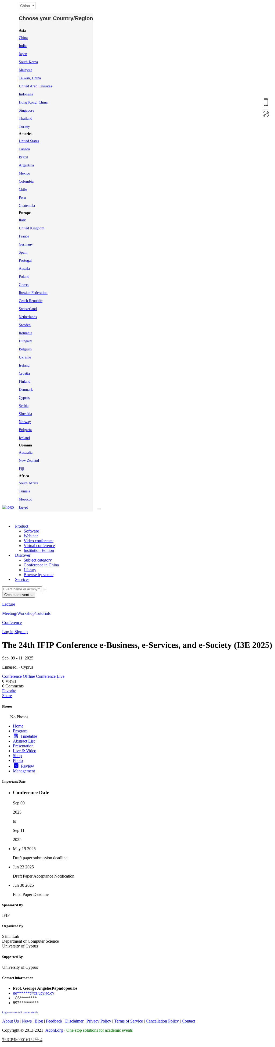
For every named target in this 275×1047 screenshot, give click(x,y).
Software (31, 531)
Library (30, 569)
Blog (39, 1021)
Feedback (54, 1021)
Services (22, 579)
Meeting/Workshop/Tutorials (26, 613)
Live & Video (24, 750)
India (23, 46)
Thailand (25, 118)
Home (18, 726)
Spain (23, 252)
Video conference (38, 540)
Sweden (25, 325)
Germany (26, 244)
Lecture (8, 604)
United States (29, 141)
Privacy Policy (98, 1021)
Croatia (24, 373)
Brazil (23, 157)
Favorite (9, 690)
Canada (24, 149)
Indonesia (26, 94)
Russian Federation (33, 293)
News (27, 1021)
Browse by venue (38, 574)
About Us (10, 1021)
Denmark (26, 390)
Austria (24, 269)
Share (7, 695)
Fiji (21, 469)
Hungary (25, 341)
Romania (25, 333)
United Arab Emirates (35, 86)
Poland (24, 277)
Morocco (25, 499)
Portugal (25, 260)
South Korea (28, 62)
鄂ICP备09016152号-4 (22, 1039)
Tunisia (24, 491)
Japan (23, 54)
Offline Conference (39, 676)
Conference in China (41, 565)
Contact (188, 1021)
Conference (12, 622)
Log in (7, 631)
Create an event (17, 595)
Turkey (24, 127)
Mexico (24, 173)
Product (21, 526)
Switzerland (28, 309)
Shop (17, 755)
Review (27, 766)
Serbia (23, 406)
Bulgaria (25, 430)
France (24, 236)
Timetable (28, 736)
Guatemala (27, 206)
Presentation (23, 746)
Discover (22, 555)
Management (24, 771)
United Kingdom (31, 228)
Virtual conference (39, 545)
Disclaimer (74, 1021)
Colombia (26, 181)
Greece (24, 285)
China (23, 38)
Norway (25, 422)
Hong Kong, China (33, 102)
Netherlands (28, 317)
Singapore (26, 110)
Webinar (31, 536)
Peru (22, 198)
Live (60, 676)
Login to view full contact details (20, 1012)
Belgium (25, 349)
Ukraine (25, 357)
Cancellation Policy (162, 1021)
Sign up (21, 631)
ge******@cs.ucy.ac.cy (33, 993)
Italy (22, 220)
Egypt (23, 507)
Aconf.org (54, 1030)
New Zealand (29, 461)
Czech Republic (30, 301)
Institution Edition (39, 550)
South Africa (28, 483)
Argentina (26, 165)
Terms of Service (128, 1021)
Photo (18, 760)
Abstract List (24, 741)
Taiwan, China (30, 78)
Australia (25, 452)
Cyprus (24, 398)
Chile (23, 189)
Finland (24, 381)
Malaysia (25, 70)
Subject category (38, 560)
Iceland (24, 438)
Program (20, 731)
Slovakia (25, 414)
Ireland (24, 365)
